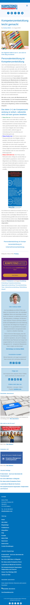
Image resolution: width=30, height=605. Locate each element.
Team (2, 287)
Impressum (4, 541)
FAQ (2, 533)
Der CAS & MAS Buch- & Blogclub (9, 478)
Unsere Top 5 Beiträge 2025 (9, 572)
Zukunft (3, 289)
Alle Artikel (4, 522)
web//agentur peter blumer (15, 600)
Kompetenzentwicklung (14, 283)
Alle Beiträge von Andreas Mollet (15, 349)
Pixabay (16, 253)
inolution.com (17, 389)
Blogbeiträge (5, 525)
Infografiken (4, 530)
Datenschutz (4, 543)
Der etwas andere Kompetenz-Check (10, 481)
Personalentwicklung (20, 285)
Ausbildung (23, 281)
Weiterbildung (23, 287)
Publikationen (10, 281)
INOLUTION (4, 538)
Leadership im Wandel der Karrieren (10, 484)
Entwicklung (4, 283)
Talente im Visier (5, 574)
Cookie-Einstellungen (7, 546)
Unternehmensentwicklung (12, 287)
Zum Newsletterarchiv (7, 592)
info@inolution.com (6, 511)
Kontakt (3, 535)
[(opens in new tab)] (15, 263)
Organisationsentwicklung (8, 285)
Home (3, 519)
